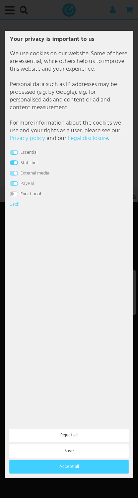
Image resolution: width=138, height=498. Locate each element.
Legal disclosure (88, 138)
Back (14, 204)
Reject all (69, 435)
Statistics (29, 162)
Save (69, 451)
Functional (30, 194)
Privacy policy (27, 138)
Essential (29, 152)
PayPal (27, 183)
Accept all (69, 467)
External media (34, 173)
